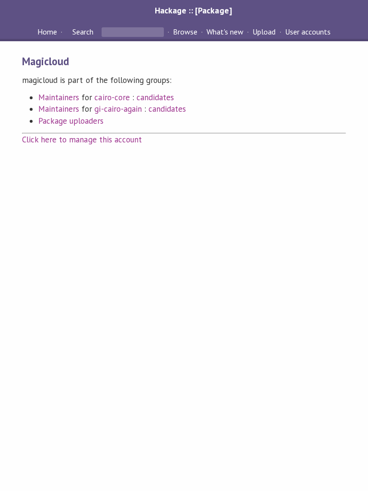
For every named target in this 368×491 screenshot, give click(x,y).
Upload (264, 31)
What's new (225, 31)
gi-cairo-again (117, 109)
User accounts (308, 31)
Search (82, 31)
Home (47, 31)
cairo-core (111, 97)
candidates (155, 97)
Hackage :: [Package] (193, 10)
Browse (185, 31)
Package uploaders (71, 121)
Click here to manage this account (82, 139)
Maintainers (58, 97)
